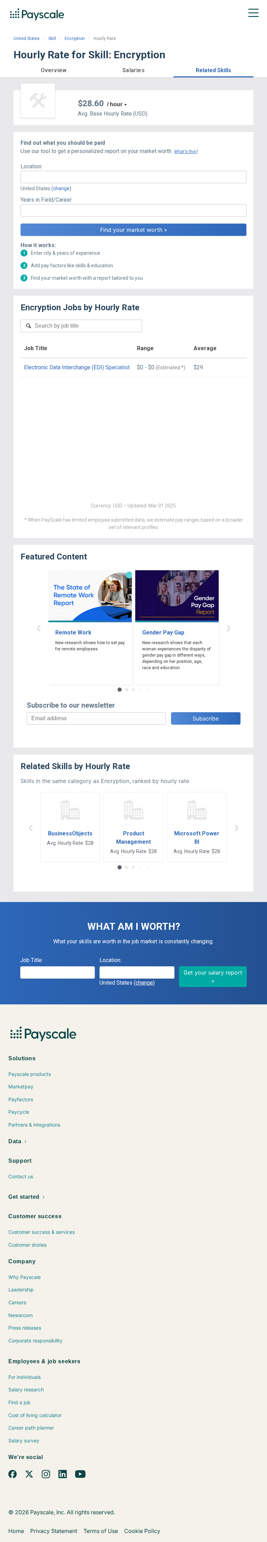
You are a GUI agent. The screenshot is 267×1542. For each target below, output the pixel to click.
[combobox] (133, 177)
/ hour (114, 104)
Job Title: (31, 960)
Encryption (75, 38)
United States (27, 38)
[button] (54, 69)
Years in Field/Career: (47, 199)
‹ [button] (38, 627)
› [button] (228, 627)
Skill (52, 38)
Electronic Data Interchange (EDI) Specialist (77, 367)
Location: (31, 166)
